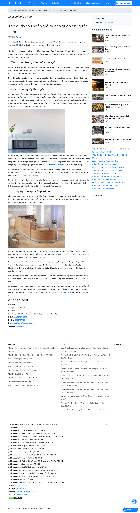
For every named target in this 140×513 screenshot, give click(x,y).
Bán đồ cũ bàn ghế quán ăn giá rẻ (105, 161)
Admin (18, 37)
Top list (44, 3)
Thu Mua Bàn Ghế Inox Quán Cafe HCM (107, 176)
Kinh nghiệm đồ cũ (32, 10)
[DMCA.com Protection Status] (15, 498)
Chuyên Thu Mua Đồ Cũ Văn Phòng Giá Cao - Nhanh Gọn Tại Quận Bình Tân (85, 397)
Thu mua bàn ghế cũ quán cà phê (105, 185)
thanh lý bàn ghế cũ (58, 165)
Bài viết (66, 3)
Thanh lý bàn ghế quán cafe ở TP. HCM (107, 170)
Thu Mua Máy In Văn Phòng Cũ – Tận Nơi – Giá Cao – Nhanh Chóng (85, 410)
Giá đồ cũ (77, 3)
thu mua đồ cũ (63, 292)
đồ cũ (42, 106)
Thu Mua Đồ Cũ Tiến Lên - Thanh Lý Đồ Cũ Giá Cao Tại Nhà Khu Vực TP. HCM (33, 349)
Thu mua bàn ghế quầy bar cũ (104, 188)
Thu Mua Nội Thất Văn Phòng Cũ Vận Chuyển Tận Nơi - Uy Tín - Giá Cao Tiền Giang (85, 356)
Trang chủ (32, 3)
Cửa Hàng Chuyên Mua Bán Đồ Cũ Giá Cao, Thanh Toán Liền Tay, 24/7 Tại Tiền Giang (84, 349)
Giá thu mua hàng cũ (93, 3)
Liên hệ (108, 3)
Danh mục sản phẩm (123, 3)
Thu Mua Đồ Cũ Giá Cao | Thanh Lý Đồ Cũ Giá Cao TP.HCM (30, 355)
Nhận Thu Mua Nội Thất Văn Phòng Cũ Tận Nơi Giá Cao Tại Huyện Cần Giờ (84, 363)
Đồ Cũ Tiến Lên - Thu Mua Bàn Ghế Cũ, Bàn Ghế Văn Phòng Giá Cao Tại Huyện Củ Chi (85, 377)
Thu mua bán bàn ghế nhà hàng (104, 179)
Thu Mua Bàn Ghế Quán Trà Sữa (104, 173)
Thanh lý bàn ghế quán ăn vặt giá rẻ (106, 164)
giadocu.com (21, 326)
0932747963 (22, 317)
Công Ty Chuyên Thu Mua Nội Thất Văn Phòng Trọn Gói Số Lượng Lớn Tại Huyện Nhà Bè (84, 383)
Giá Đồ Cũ (16, 3)
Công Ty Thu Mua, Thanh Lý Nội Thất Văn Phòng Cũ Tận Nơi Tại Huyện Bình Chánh (84, 370)
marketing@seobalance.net (24, 323)
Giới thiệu (55, 3)
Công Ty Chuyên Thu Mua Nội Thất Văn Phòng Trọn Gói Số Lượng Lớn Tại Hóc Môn (84, 390)
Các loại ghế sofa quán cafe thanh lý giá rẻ (109, 182)
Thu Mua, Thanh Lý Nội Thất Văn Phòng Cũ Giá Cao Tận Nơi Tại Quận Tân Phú (84, 404)
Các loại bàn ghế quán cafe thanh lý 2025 (108, 167)
